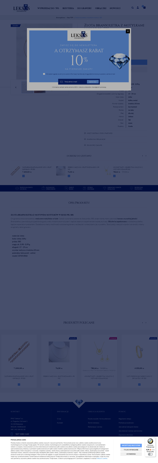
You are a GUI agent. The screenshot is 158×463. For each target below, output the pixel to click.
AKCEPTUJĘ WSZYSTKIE (131, 445)
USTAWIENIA (131, 454)
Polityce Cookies (101, 458)
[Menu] (154, 438)
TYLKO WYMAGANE (131, 450)
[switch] (150, 454)
